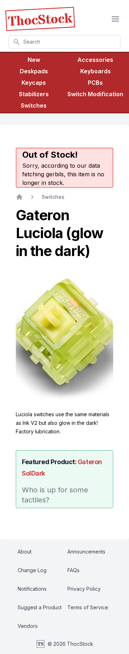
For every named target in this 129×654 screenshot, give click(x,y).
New (34, 59)
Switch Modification (95, 94)
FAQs (73, 570)
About (25, 552)
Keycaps (34, 82)
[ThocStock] (40, 19)
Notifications (32, 589)
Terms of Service (87, 607)
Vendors (28, 626)
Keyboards (95, 71)
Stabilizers (34, 94)
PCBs (95, 82)
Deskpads (34, 71)
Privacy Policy (84, 589)
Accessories (95, 59)
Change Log (32, 570)
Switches (34, 105)
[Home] (19, 197)
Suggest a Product (40, 607)
